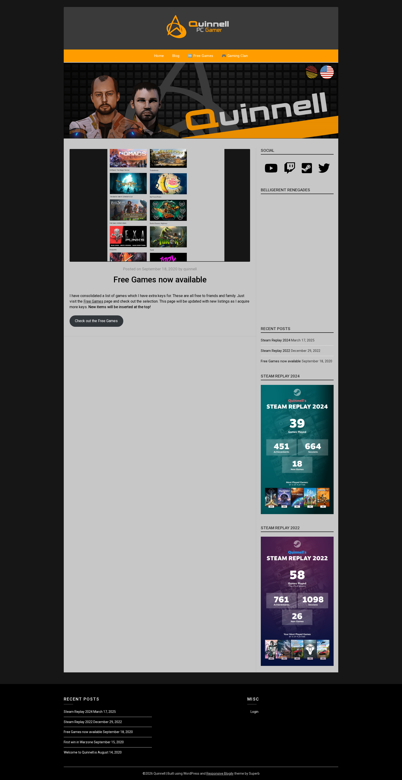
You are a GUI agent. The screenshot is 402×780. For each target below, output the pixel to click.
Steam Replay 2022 (275, 351)
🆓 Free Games (200, 56)
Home (159, 56)
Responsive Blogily (220, 773)
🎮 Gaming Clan (235, 56)
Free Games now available (281, 361)
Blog (176, 56)
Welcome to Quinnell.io (80, 752)
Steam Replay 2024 (275, 340)
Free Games (93, 301)
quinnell (190, 269)
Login (254, 712)
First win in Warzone (78, 742)
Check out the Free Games (96, 321)
